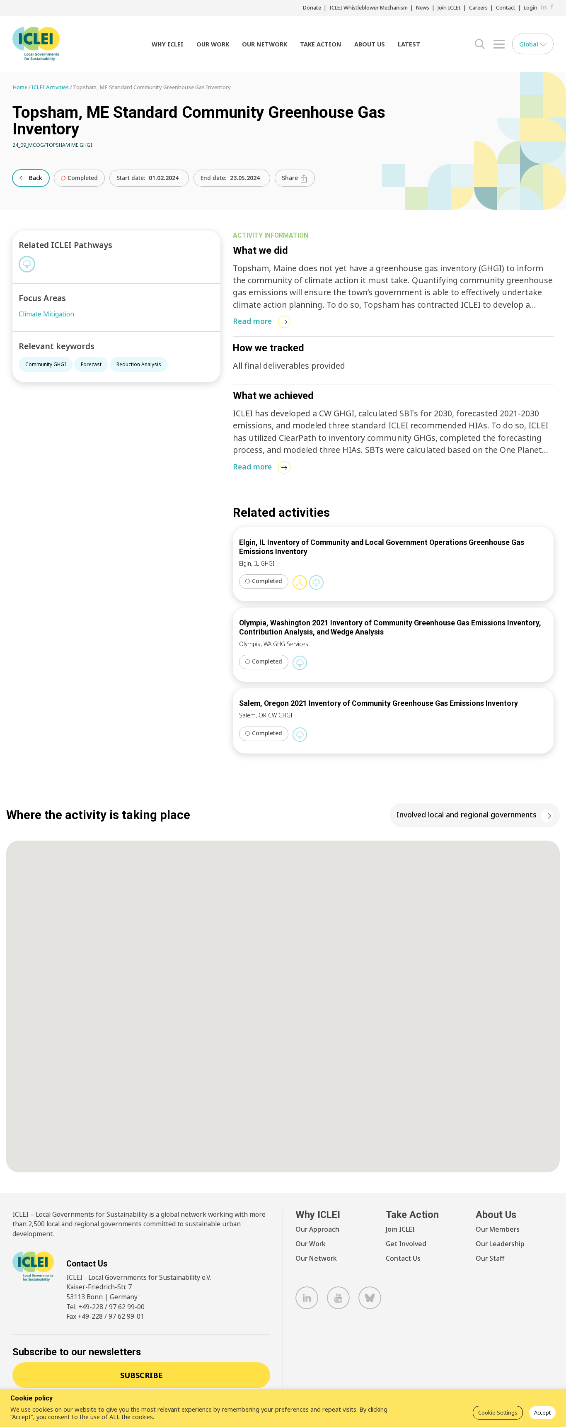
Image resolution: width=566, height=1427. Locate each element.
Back (34, 178)
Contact (505, 7)
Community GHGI (45, 364)
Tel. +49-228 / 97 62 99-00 (105, 1306)
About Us (369, 44)
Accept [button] (542, 1412)
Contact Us (403, 1258)
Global (529, 44)
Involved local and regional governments (467, 814)
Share (291, 178)
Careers (478, 7)
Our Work (212, 44)
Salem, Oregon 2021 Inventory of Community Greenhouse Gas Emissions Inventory (378, 703)
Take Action (320, 44)
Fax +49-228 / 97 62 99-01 (105, 1316)
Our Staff (490, 1258)
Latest (409, 44)
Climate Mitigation (46, 313)
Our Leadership (500, 1243)
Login (530, 7)
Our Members (498, 1229)
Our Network (264, 44)
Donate (312, 7)
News (422, 7)
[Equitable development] (300, 582)
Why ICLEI (168, 44)
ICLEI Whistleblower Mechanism (368, 7)
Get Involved (406, 1243)
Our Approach (317, 1229)
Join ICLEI (449, 7)
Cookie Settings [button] (498, 1412)
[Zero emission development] (316, 582)
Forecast (91, 364)
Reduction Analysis (138, 364)
